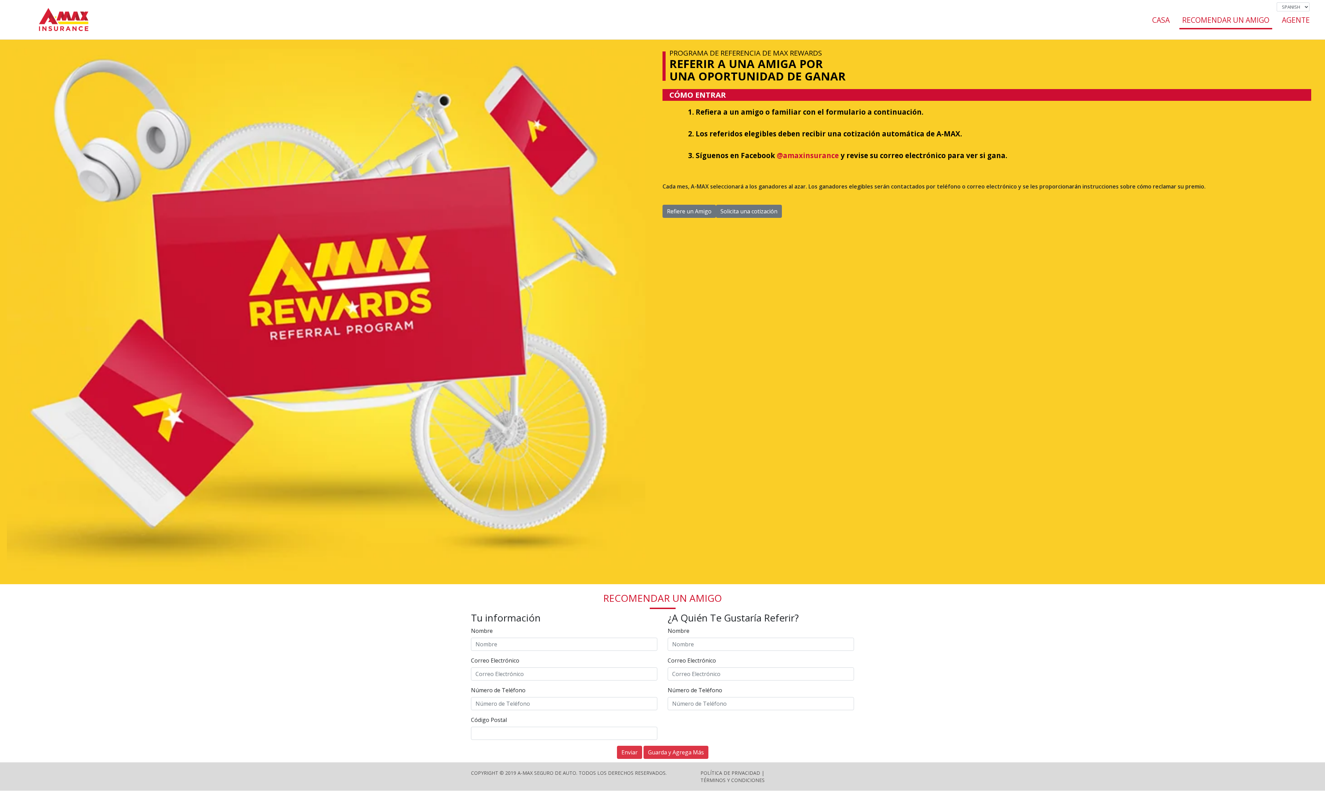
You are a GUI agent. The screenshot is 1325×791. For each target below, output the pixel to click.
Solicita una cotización (748, 211)
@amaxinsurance (808, 155)
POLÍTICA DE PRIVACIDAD (730, 773)
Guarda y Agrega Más (676, 752)
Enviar (629, 752)
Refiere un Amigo (689, 211)
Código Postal (489, 720)
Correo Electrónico (495, 660)
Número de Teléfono (498, 690)
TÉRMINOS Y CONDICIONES (732, 780)
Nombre (482, 631)
